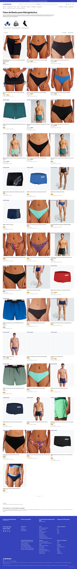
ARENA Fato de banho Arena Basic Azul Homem (59, 388)
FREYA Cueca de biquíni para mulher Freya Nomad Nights (37, 356)
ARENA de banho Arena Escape (8, 356)
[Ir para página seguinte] (42, 496)
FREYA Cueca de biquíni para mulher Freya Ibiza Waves (36, 224)
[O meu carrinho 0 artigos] (73, 4)
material (35, 509)
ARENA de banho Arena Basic (8, 224)
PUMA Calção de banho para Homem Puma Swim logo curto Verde (14, 389)
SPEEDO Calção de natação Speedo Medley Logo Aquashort (14, 191)
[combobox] (71, 32)
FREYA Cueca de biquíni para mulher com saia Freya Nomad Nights (13, 93)
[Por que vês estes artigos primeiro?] (62, 32)
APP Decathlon (61, 6)
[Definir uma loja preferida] (67, 4)
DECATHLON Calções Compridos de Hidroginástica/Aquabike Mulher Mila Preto (14, 61)
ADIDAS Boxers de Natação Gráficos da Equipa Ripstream (61, 322)
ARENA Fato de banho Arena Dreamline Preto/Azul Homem (37, 421)
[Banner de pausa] (72, 1)
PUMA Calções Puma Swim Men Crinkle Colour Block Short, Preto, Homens (61, 258)
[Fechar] (73, 1)
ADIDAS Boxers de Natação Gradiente (57, 191)
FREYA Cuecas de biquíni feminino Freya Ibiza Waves (36, 388)
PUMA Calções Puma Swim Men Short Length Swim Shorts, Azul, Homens (14, 125)
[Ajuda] (69, 4)
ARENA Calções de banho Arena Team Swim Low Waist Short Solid (62, 455)
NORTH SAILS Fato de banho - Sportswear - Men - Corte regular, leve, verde (62, 422)
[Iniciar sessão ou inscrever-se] (71, 4)
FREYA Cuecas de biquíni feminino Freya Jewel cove (60, 124)
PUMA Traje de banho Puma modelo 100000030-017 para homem (13, 323)
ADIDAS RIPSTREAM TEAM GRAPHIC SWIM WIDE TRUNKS (61, 224)
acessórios (31, 509)
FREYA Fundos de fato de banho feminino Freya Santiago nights (14, 257)
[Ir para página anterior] (35, 496)
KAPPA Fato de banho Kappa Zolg (57, 356)
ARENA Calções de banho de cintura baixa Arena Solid (36, 191)
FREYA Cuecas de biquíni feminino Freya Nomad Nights (36, 92)
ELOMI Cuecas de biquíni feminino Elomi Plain (11, 454)
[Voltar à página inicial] (7, 4)
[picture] (14, 47)
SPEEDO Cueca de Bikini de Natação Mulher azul (11, 488)
